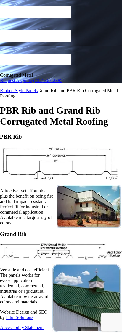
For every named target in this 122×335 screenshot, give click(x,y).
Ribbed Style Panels (19, 90)
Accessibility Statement (22, 327)
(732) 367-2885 (47, 80)
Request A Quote (16, 80)
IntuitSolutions (19, 317)
